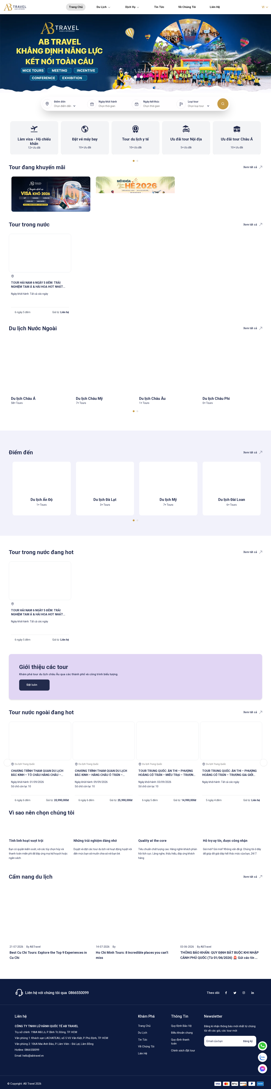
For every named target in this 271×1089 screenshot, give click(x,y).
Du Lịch (102, 7)
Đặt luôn (32, 685)
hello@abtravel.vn (33, 1055)
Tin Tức (159, 7)
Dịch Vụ (130, 7)
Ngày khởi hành (108, 101)
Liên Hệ (215, 7)
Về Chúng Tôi (187, 7)
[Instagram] (243, 992)
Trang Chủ (76, 7)
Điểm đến (59, 101)
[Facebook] (226, 992)
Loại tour (193, 101)
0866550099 (32, 1049)
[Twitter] (235, 992)
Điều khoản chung (182, 1032)
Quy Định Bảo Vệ (181, 1026)
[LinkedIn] (252, 992)
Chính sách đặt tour (183, 1050)
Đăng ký (248, 1041)
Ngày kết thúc (151, 101)
